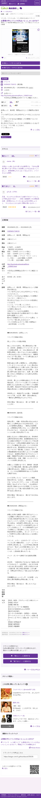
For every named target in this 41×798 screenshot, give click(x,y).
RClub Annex (35, 748)
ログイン (13, 4)
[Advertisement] (20, 786)
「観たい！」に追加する (21, 656)
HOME (2, 13)
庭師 (16, 702)
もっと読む (36, 130)
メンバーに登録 (6, 726)
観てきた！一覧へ (32, 211)
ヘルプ (38, 795)
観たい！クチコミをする (12, 63)
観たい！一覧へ (32, 181)
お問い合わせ (31, 795)
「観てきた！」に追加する (21, 661)
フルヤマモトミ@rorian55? (24, 689)
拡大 (6, 768)
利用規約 (3, 795)
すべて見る (36, 726)
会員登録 (22, 4)
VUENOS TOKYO (10, 84)
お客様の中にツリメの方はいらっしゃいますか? (20, 21)
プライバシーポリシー (14, 795)
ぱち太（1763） (12, 192)
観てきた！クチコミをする (13, 67)
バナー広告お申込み (7, 11)
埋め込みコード (6, 137)
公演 (7, 13)
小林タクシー (26, 632)
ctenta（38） (11, 161)
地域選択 (4, 3)
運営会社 (23, 795)
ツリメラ (7, 82)
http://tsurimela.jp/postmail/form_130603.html (16, 95)
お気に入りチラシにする (33, 58)
